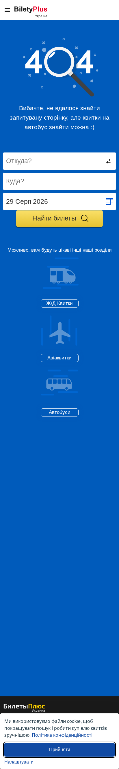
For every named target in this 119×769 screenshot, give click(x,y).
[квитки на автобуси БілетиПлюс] (24, 711)
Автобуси (59, 412)
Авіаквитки (59, 358)
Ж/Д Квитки (59, 303)
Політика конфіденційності (62, 735)
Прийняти (59, 749)
